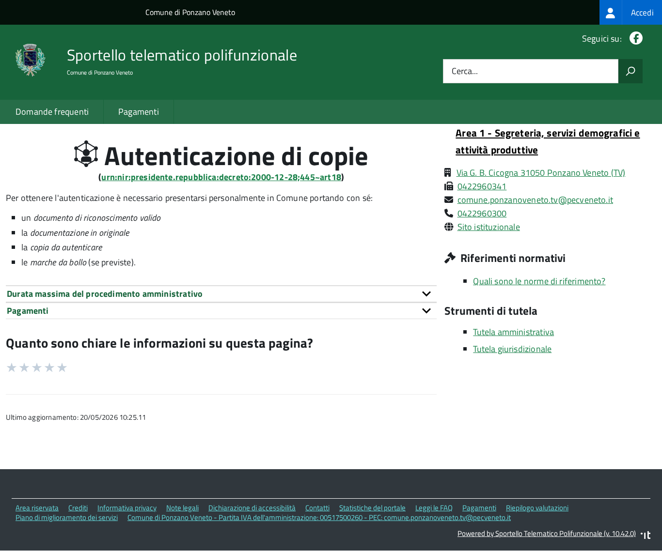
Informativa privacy (127, 507)
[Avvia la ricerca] (630, 71)
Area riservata (37, 507)
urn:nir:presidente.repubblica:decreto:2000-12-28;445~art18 (221, 177)
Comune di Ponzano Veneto (190, 12)
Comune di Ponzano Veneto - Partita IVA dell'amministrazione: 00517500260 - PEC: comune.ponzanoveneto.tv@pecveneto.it (319, 517)
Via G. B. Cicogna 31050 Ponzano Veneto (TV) (541, 172)
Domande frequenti (52, 111)
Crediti (78, 507)
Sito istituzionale (488, 226)
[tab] (221, 294)
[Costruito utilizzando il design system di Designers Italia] (645, 536)
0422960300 (482, 213)
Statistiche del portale (372, 507)
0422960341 (482, 186)
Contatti (317, 507)
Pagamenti (138, 111)
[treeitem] (630, 12)
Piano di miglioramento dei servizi (67, 517)
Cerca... (465, 71)
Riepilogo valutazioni (537, 507)
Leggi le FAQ (434, 507)
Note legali (182, 507)
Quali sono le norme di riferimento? (539, 281)
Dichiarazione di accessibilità (252, 507)
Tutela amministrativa (513, 331)
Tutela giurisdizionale (512, 348)
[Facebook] (634, 38)
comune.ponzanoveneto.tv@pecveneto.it (535, 199)
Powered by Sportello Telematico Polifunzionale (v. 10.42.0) (546, 533)
